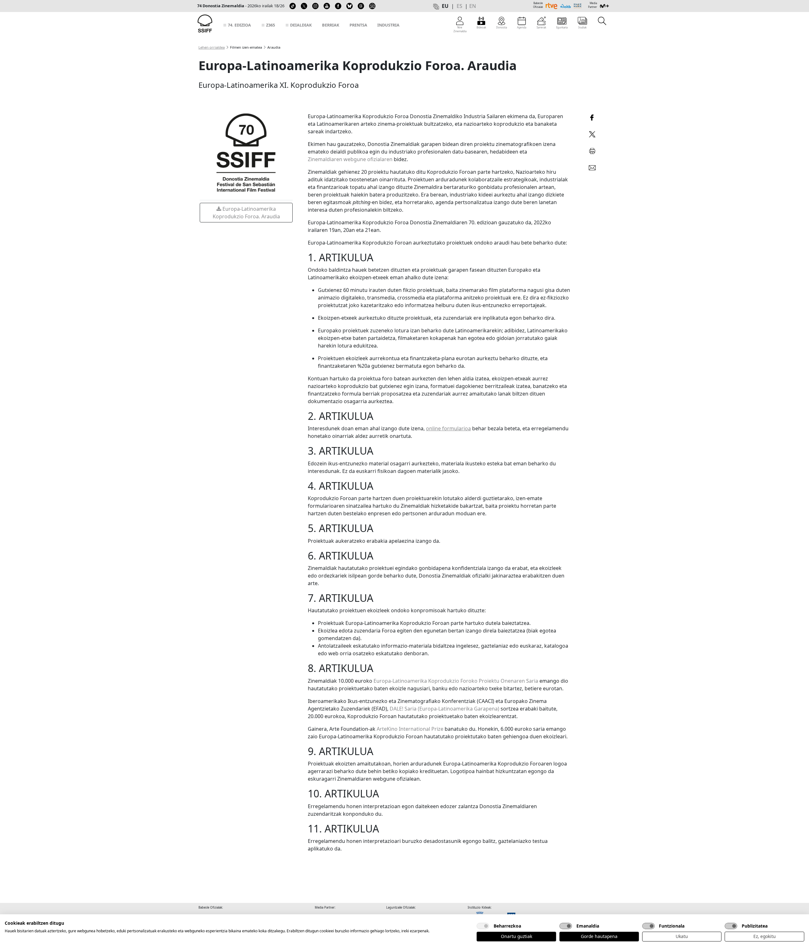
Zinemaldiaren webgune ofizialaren (350, 159)
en (472, 6)
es (459, 6)
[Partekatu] (592, 117)
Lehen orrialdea (211, 47)
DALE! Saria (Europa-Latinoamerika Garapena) (444, 708)
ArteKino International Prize (410, 728)
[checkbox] (483, 926)
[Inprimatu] (592, 150)
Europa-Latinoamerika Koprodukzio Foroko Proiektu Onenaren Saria (456, 680)
